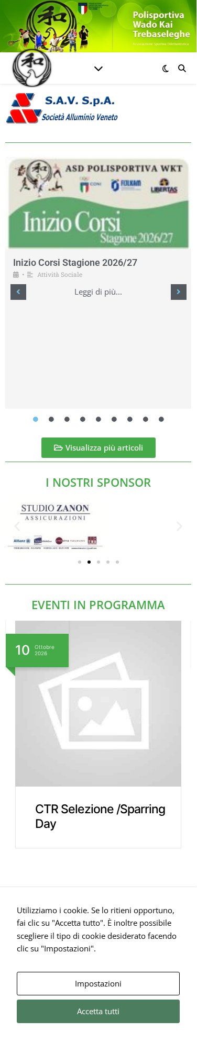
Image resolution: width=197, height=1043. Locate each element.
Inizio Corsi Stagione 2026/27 (75, 262)
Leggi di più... (98, 292)
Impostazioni (98, 983)
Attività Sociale (59, 274)
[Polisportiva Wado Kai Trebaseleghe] (31, 68)
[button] (18, 292)
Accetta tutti (98, 1011)
